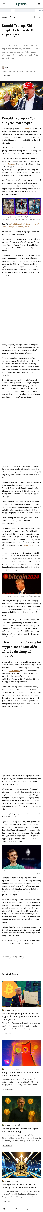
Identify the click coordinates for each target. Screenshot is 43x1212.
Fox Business (9, 164)
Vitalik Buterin (14, 670)
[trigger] (39, 4)
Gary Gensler (28, 545)
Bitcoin (26, 129)
